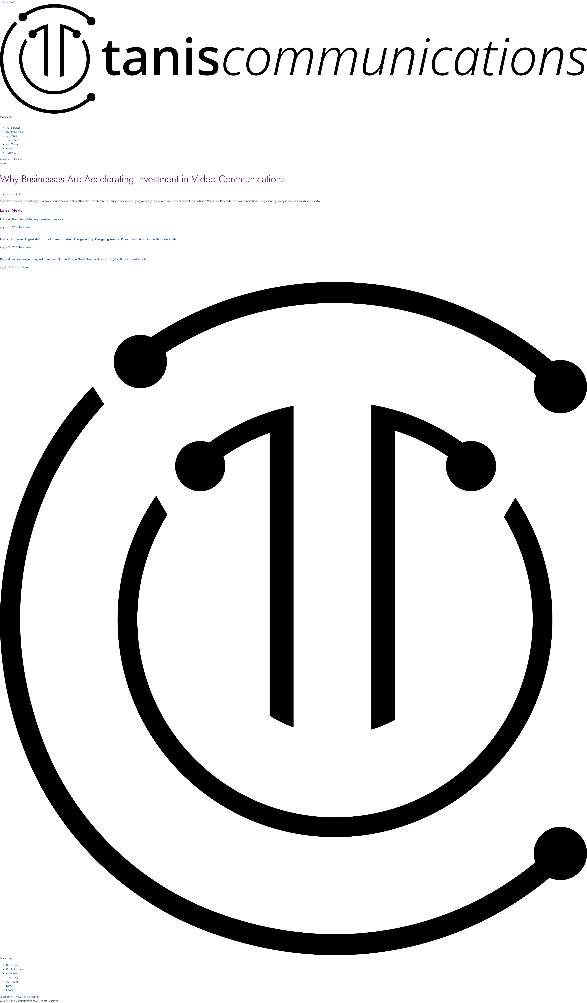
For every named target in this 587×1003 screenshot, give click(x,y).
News (9, 148)
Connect (11, 152)
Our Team (12, 144)
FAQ (16, 140)
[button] (293, 119)
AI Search (11, 136)
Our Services (13, 127)
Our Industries (14, 131)
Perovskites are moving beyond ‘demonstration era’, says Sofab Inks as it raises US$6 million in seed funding (74, 259)
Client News (24, 227)
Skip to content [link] (8, 2)
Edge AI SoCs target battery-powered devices (31, 219)
